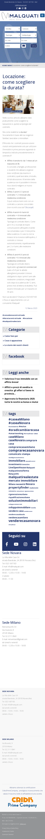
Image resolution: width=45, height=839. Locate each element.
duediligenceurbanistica (16, 457)
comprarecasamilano (22, 447)
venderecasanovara (24, 520)
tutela (33, 508)
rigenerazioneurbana (18, 494)
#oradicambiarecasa (24, 430)
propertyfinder (19, 487)
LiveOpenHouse (17, 467)
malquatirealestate (23, 477)
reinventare (20, 491)
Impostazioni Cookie (8, 831)
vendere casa (16, 510)
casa (36, 433)
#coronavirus (13, 427)
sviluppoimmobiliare (19, 507)
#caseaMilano (19, 419)
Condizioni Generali (8, 834)
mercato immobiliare (23, 480)
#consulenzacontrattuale (14, 315)
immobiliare (17, 460)
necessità (20, 484)
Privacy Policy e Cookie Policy (10, 828)
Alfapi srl (23, 824)
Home (4, 65)
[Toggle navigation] (42, 15)
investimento (15, 464)
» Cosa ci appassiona (12, 340)
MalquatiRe (14, 474)
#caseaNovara (19, 423)
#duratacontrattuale (12, 318)
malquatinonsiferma (19, 470)
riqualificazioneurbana (19, 497)
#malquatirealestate (12, 321)
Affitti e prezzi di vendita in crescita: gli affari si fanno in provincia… (19, 390)
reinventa (12, 491)
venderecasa (28, 511)
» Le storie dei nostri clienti (15, 345)
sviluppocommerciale (15, 504)
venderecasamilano (18, 517)
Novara (30, 484)
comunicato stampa (19, 454)
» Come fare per (10, 336)
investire (26, 464)
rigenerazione (29, 491)
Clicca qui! (29, 207)
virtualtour (12, 524)
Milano (12, 484)
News (10, 65)
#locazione (27, 318)
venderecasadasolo (17, 514)
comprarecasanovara (26, 450)
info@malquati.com (21, 5)
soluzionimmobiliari (23, 501)
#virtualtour (28, 434)
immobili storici (30, 461)
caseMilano (16, 437)
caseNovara (17, 440)
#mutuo (22, 426)
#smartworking (16, 433)
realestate (33, 488)
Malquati (30, 467)
